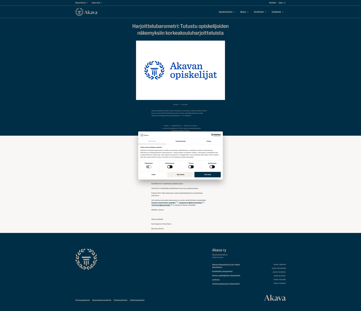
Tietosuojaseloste (82, 300)
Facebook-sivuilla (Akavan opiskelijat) (163, 203)
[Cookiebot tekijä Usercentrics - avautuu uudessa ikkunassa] (212, 135)
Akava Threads (280, 283)
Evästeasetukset (120, 300)
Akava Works (80, 3)
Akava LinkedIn (280, 264)
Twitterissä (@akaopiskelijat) (160, 205)
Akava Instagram (279, 268)
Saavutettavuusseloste (101, 300)
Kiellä (153, 174)
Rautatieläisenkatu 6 (220, 255)
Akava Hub (96, 3)
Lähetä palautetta (137, 300)
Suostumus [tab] (152, 141)
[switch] (170, 166)
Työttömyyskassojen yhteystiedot (226, 284)
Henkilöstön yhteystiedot (222, 271)
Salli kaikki (207, 174)
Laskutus (216, 280)
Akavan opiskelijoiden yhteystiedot (226, 275)
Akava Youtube (280, 279)
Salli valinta (180, 174)
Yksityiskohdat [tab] (180, 141)
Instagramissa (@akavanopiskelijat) (190, 203)
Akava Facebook (279, 272)
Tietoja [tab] (208, 141)
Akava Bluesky (280, 276)
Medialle (272, 3)
